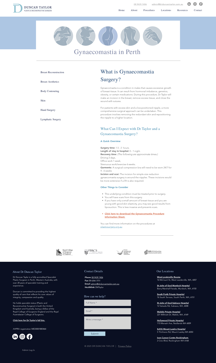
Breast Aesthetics (50, 81)
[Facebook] (201, 4)
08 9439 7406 (140, 4)
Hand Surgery (48, 110)
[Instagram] (195, 4)
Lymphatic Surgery (51, 119)
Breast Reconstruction (52, 72)
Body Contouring (50, 91)
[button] (133, 10)
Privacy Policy (125, 346)
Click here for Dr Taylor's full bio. (29, 320)
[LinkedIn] (189, 4)
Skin (43, 100)
